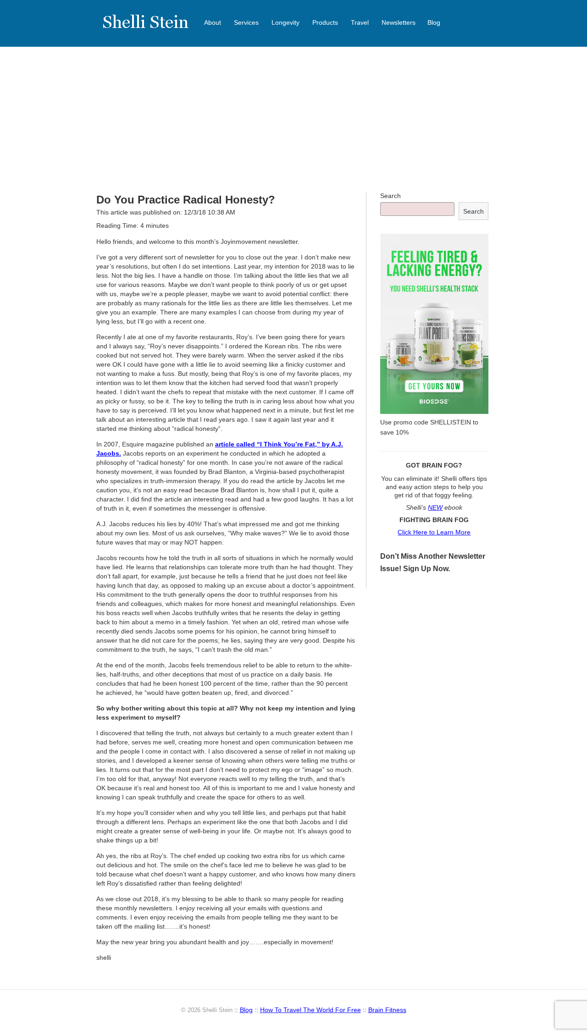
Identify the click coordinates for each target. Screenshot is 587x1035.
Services (246, 22)
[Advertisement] (293, 119)
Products (325, 22)
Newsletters (398, 22)
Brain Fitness (387, 1009)
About (212, 22)
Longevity (285, 22)
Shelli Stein (151, 27)
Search (390, 195)
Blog (433, 22)
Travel (360, 22)
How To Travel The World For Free (310, 1009)
